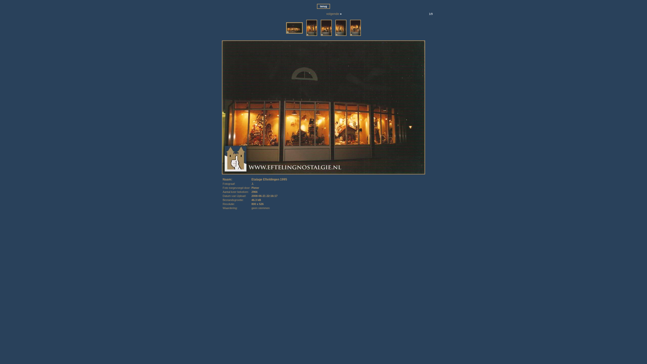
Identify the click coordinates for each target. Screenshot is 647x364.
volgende (332, 14)
